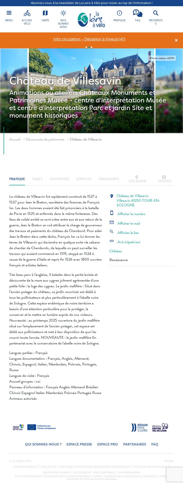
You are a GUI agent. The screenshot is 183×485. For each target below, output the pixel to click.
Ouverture (59, 179)
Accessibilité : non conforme (94, 472)
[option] (89, 39)
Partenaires (134, 444)
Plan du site (49, 466)
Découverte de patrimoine (45, 139)
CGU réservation (129, 472)
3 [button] (91, 47)
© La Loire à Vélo (20, 461)
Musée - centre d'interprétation (96, 100)
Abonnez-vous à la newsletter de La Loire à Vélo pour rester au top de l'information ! (91, 3)
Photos (164, 179)
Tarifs (37, 179)
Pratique (17, 179)
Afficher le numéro (127, 214)
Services (84, 179)
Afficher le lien (124, 233)
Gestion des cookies (56, 472)
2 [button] (89, 47)
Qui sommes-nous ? (43, 444)
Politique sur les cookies (150, 466)
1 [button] (86, 47)
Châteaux (94, 92)
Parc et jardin (109, 108)
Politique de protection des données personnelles (95, 466)
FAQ (154, 444)
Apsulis (169, 461)
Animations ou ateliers (43, 92)
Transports (109, 179)
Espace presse (79, 444)
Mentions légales (25, 466)
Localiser (137, 179)
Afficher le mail (124, 223)
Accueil (14, 139)
